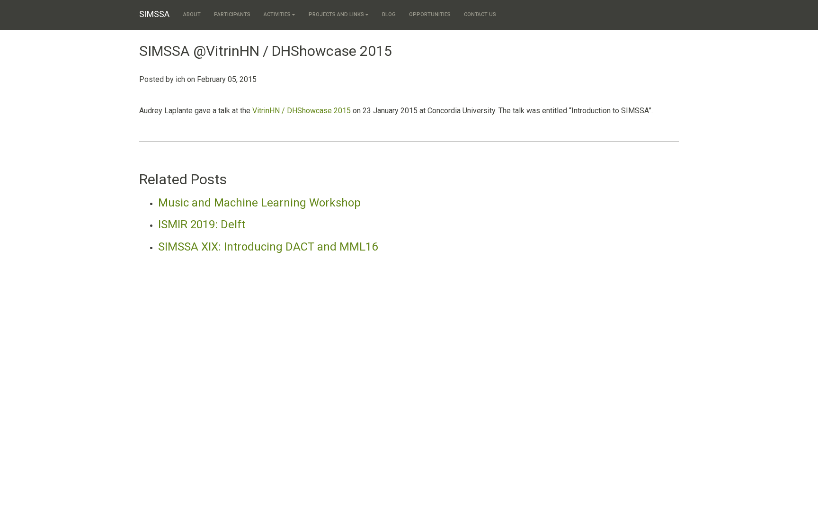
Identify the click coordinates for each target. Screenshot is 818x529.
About (192, 14)
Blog (389, 14)
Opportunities (430, 14)
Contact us (480, 14)
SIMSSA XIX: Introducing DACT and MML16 (268, 246)
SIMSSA (154, 14)
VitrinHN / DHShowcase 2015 (301, 110)
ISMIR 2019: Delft (201, 224)
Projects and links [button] (336, 14)
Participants (232, 14)
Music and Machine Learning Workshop (259, 202)
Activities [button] (277, 14)
